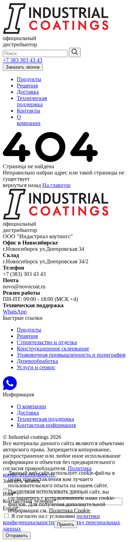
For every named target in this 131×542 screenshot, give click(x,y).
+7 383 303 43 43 (22, 60)
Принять (65, 524)
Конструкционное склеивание (53, 348)
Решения (27, 85)
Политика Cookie (69, 510)
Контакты (28, 111)
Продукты (29, 79)
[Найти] (75, 52)
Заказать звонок (23, 67)
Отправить (17, 535)
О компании (29, 120)
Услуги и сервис (36, 367)
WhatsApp (15, 312)
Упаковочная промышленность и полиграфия (71, 355)
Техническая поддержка (32, 101)
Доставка (28, 92)
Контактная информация (46, 425)
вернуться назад (22, 185)
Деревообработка (37, 361)
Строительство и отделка (47, 342)
